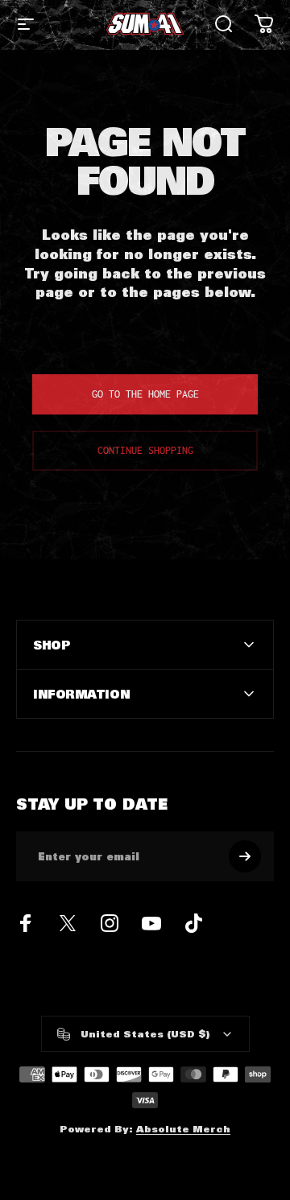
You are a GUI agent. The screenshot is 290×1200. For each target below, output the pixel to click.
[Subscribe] (245, 856)
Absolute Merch (183, 1129)
